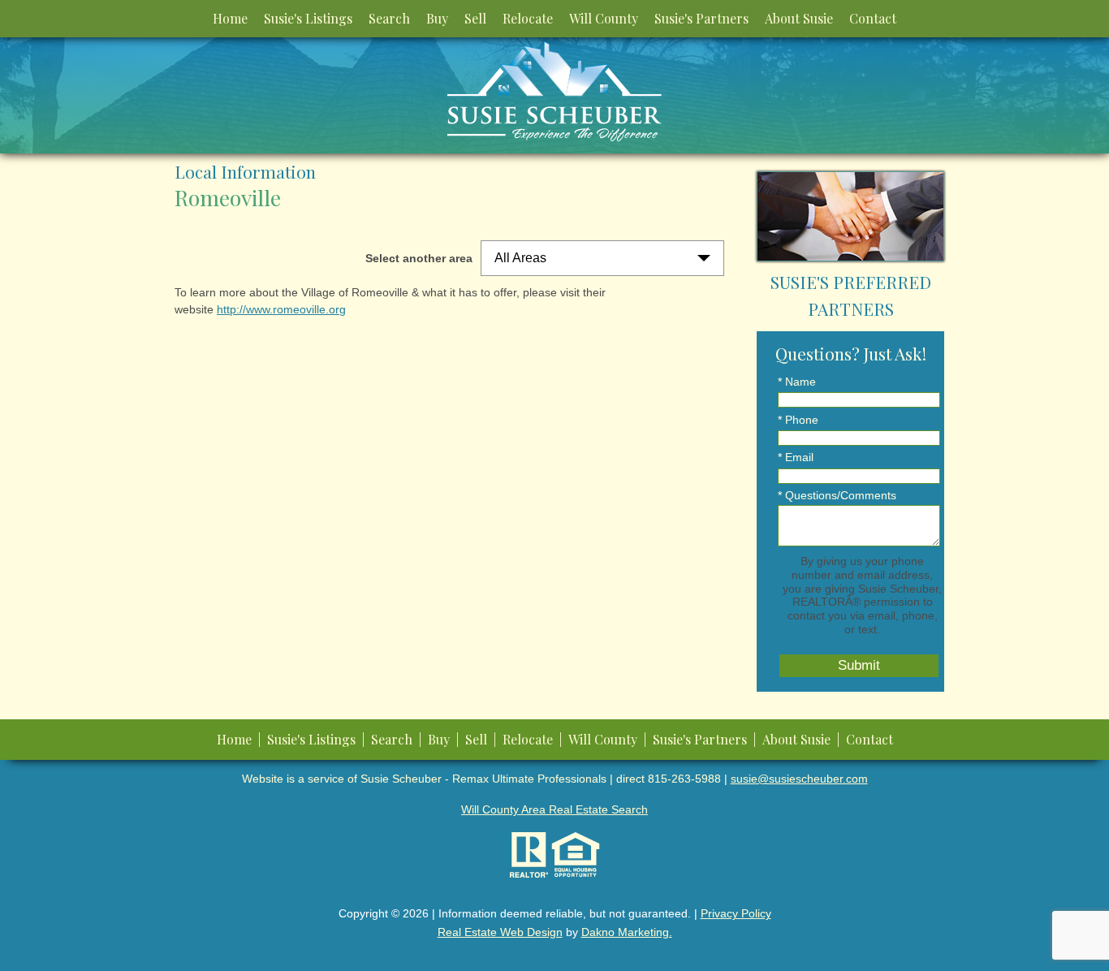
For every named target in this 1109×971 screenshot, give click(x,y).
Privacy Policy (736, 913)
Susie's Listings (308, 18)
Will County (603, 18)
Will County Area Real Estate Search (554, 809)
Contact (872, 18)
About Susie (799, 18)
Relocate (528, 18)
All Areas (520, 258)
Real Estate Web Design (500, 932)
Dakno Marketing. (626, 932)
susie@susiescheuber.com (799, 778)
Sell (475, 18)
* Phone (798, 419)
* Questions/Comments (837, 495)
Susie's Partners (701, 18)
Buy (437, 18)
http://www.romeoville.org (281, 309)
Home (230, 18)
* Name (797, 381)
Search (389, 18)
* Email (795, 457)
